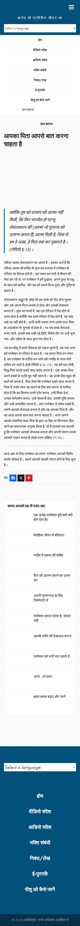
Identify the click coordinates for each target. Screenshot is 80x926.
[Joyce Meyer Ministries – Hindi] (23, 7)
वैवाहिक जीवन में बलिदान (49, 535)
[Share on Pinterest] (28, 478)
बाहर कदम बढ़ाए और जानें (49, 696)
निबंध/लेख (40, 80)
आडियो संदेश (40, 60)
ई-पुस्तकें (40, 90)
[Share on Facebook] (13, 478)
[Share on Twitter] (20, 478)
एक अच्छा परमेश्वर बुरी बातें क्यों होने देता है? (53, 517)
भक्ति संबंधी (40, 70)
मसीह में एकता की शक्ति (48, 555)
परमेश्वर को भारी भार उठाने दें (52, 656)
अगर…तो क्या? (43, 676)
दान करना (28, 110)
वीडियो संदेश (40, 50)
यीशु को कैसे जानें (40, 100)
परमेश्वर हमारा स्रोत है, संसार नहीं (52, 618)
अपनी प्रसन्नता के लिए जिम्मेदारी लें (48, 598)
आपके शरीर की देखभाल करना (52, 636)
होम (40, 40)
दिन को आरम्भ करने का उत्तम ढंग (52, 578)
